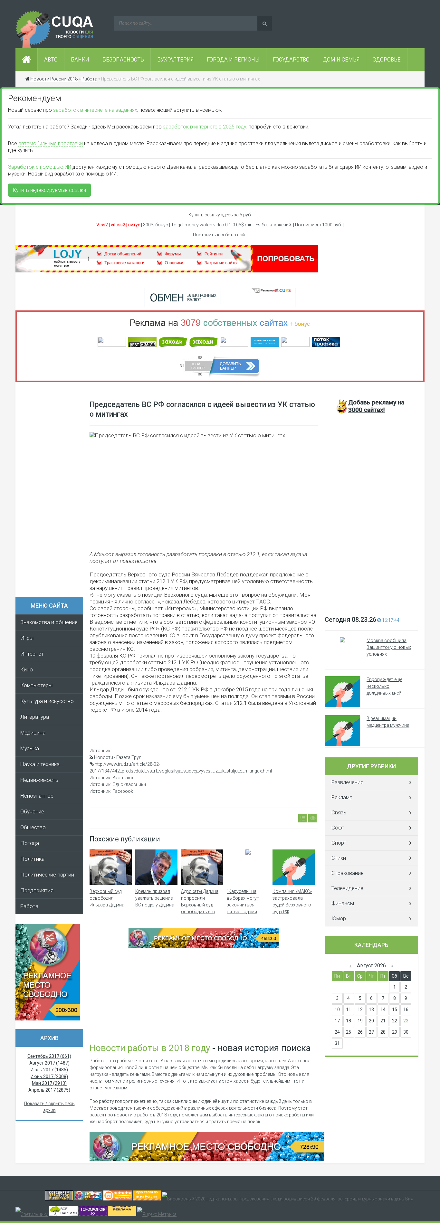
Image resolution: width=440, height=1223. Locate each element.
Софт (337, 828)
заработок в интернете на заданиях (95, 110)
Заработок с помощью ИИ (39, 167)
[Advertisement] (52, 491)
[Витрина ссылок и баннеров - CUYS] (88, 1198)
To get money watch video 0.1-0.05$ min (212, 224)
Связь (338, 813)
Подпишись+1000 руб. (318, 224)
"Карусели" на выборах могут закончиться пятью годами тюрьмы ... (243, 905)
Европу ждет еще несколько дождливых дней (384, 686)
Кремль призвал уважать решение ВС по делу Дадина (154, 898)
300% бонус (155, 224)
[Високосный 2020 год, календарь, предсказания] (287, 1198)
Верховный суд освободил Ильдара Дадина (107, 898)
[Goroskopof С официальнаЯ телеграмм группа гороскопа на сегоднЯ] (93, 1214)
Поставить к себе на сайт (220, 234)
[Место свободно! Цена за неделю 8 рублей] (47, 1018)
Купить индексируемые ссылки (49, 190)
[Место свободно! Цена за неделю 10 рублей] (207, 1159)
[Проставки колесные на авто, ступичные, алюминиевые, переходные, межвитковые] (147, 1198)
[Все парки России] (63, 1214)
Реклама (341, 797)
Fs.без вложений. (273, 224)
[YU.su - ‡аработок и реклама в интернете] (122, 1214)
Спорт (338, 843)
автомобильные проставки (50, 143)
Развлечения (347, 782)
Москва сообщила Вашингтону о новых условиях (389, 647)
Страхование (347, 873)
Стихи (338, 858)
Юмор (338, 918)
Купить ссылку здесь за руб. (220, 214)
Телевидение (347, 888)
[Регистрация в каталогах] (166, 270)
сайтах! (376, 406)
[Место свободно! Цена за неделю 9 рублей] (204, 946)
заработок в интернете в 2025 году (204, 127)
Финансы (342, 903)
